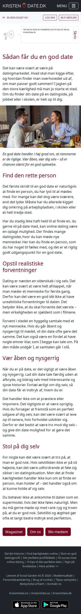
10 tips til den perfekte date (44, 562)
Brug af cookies (43, 580)
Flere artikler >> (49, 566)
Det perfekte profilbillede (39, 558)
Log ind (50, 17)
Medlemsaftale (63, 575)
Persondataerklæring (16, 580)
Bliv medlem (68, 17)
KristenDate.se (40, 593)
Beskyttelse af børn (32, 584)
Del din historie (14, 554)
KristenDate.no (19, 593)
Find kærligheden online (42, 554)
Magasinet (14, 531)
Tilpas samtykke (66, 580)
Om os (35, 531)
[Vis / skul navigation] (73, 6)
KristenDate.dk (62, 593)
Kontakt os (54, 584)
